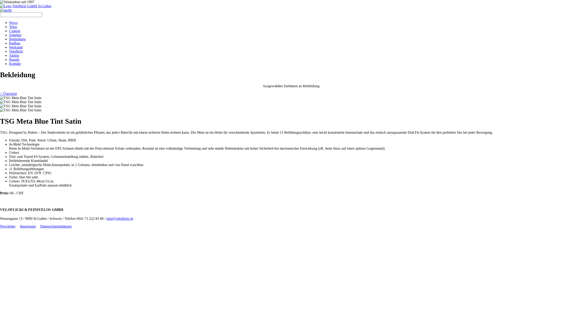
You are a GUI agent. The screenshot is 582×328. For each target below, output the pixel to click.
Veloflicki (16, 51)
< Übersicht (8, 94)
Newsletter (7, 226)
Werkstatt (16, 47)
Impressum (28, 226)
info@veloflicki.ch (119, 218)
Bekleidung (17, 39)
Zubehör (15, 35)
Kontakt (15, 64)
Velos (13, 27)
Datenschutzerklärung (56, 226)
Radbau (14, 43)
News (13, 23)
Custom (14, 31)
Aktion (14, 55)
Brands (14, 60)
